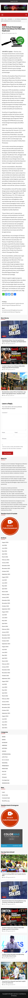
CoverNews (21, 993)
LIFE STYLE (5, 757)
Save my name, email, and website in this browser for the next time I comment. (12, 447)
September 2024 (6, 609)
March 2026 (5, 556)
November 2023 (6, 638)
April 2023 (4, 658)
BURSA (4, 739)
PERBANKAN (5, 765)
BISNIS (3, 736)
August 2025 (5, 577)
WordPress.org (5, 800)
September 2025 (6, 574)
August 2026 (5, 542)
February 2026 (5, 559)
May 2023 (4, 655)
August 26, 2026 (10, 343)
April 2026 (4, 554)
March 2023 (5, 661)
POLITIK (4, 771)
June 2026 (4, 548)
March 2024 (5, 626)
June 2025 (4, 583)
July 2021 (4, 719)
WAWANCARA (5, 783)
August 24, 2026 (10, 984)
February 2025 (5, 594)
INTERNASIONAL (6, 754)
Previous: (13, 303)
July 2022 (4, 684)
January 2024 (5, 632)
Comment (5, 412)
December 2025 (6, 565)
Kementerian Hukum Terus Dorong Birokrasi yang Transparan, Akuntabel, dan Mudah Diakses (14, 341)
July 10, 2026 (9, 395)
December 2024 (6, 600)
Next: (12, 310)
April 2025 (4, 588)
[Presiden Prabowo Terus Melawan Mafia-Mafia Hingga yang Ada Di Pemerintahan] (14, 355)
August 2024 (5, 611)
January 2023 (5, 667)
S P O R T (4, 774)
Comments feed (6, 798)
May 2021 (4, 724)
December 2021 (6, 704)
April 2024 (4, 623)
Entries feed (5, 795)
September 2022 (6, 678)
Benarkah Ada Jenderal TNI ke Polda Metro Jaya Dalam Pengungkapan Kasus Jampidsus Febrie (14, 392)
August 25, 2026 (10, 957)
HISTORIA (4, 748)
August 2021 (5, 716)
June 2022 (4, 687)
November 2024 (6, 603)
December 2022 (6, 669)
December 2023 (6, 635)
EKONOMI (4, 742)
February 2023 (5, 664)
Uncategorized (5, 780)
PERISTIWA (5, 768)
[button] (2, 14)
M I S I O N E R (5, 760)
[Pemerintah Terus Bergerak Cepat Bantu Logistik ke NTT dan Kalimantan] (14, 970)
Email (16, 432)
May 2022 (4, 690)
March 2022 (5, 695)
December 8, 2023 (11, 33)
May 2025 (4, 585)
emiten (4, 33)
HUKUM (4, 24)
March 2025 (5, 591)
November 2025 (6, 568)
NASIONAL (5, 762)
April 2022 (4, 693)
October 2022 (5, 675)
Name (3, 432)
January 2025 (5, 597)
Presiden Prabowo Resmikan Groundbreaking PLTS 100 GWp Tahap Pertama (13, 955)
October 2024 (5, 606)
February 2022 (5, 698)
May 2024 (4, 620)
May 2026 (4, 551)
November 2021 (6, 707)
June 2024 (4, 617)
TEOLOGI (4, 777)
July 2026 (4, 545)
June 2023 (4, 652)
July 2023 (4, 649)
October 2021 (5, 710)
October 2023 (5, 640)
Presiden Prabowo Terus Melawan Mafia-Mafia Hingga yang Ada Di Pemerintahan (13, 366)
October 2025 (5, 571)
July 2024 (4, 614)
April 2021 (4, 727)
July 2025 (4, 580)
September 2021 (6, 713)
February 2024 (5, 629)
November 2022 (6, 672)
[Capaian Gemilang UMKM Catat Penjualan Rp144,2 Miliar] (14, 863)
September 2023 (6, 643)
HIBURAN (4, 745)
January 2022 (5, 701)
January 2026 (5, 562)
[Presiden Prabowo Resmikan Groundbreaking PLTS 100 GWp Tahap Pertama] (14, 944)
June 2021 (4, 722)
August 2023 (5, 646)
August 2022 (5, 681)
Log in (3, 792)
